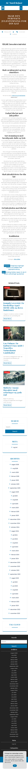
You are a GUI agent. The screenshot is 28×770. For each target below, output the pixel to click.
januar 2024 (15, 558)
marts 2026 (15, 472)
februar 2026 (15, 476)
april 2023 (15, 594)
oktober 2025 (15, 484)
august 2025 (15, 492)
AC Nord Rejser (14, 2)
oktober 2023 (15, 570)
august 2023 (15, 578)
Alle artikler (17, 259)
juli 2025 (15, 496)
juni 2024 (15, 539)
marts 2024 (15, 551)
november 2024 (15, 523)
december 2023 (15, 562)
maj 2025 (15, 500)
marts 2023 (15, 598)
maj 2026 (15, 468)
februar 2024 (15, 555)
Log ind (15, 447)
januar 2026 (15, 480)
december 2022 (15, 609)
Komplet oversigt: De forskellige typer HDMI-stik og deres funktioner (13, 306)
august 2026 (15, 464)
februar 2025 (15, 511)
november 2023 (15, 566)
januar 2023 (15, 605)
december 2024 (15, 519)
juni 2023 (15, 586)
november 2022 (15, 613)
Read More (7, 319)
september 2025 (15, 488)
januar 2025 (15, 515)
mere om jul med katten (18, 95)
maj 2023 (15, 590)
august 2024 (15, 531)
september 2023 (15, 574)
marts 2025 (15, 508)
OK (15, 765)
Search (14, 431)
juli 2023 (15, 582)
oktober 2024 (15, 527)
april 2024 (15, 547)
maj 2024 (15, 543)
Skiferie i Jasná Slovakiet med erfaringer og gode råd (12, 391)
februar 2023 (15, 602)
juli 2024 (15, 535)
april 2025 (15, 504)
